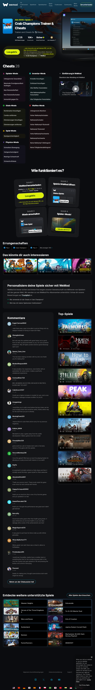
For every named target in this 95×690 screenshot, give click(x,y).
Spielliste (33, 4)
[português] (50, 688)
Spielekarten (42, 4)
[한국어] (29, 688)
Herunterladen (86, 5)
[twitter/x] (43, 680)
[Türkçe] (60, 688)
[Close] (92, 657)
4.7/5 (19, 37)
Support (69, 672)
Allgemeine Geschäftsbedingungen (33, 672)
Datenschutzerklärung (55, 672)
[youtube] (59, 680)
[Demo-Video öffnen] (75, 88)
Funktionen (58, 4)
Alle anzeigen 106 (45, 248)
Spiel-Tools (51, 4)
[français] (40, 688)
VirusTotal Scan (40, 40)
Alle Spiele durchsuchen (79, 595)
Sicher (39, 37)
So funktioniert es (24, 4)
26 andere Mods (48, 54)
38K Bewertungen (20, 40)
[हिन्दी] (66, 688)
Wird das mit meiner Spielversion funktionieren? (26, 303)
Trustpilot (26, 295)
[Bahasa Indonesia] (71, 688)
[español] (34, 688)
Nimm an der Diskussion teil (21, 582)
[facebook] (52, 680)
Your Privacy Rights (84, 685)
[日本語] (55, 688)
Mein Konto (76, 4)
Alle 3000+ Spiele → (24, 20)
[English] (14, 688)
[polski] (45, 688)
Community (68, 4)
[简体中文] (19, 688)
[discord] (35, 680)
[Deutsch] (24, 688)
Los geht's (12, 52)
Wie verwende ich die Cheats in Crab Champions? (27, 299)
